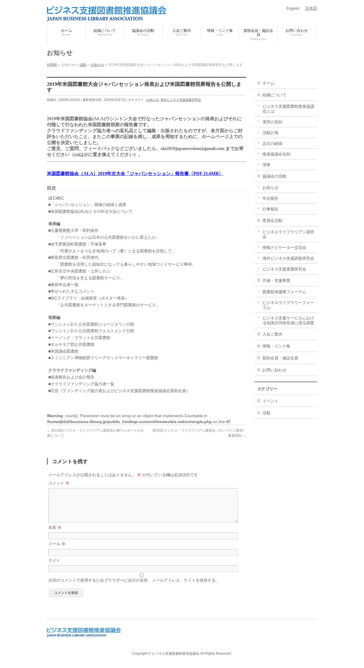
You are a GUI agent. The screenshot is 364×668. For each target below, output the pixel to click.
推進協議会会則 (276, 154)
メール (56, 544)
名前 (54, 527)
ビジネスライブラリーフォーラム (288, 305)
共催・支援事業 (276, 280)
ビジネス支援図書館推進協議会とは (288, 108)
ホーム (268, 83)
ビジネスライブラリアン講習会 (288, 234)
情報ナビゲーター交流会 (284, 247)
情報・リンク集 (276, 346)
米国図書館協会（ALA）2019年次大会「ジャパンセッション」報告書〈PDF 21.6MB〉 (135, 173)
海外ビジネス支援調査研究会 (180, 99)
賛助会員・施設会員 (280, 358)
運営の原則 (272, 122)
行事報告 (270, 209)
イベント (270, 401)
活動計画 (270, 132)
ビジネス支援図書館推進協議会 (175, 653)
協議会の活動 (274, 176)
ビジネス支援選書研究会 (284, 269)
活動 (266, 413)
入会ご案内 (272, 334)
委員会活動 (272, 220)
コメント (58, 483)
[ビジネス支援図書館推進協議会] (106, 14)
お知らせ (152, 99)
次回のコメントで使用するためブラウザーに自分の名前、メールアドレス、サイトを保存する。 (134, 580)
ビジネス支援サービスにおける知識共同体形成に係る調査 (288, 320)
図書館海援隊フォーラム (284, 292)
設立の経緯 (272, 143)
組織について (274, 95)
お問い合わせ (274, 370)
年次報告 (270, 198)
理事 (266, 165)
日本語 (311, 8)
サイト (54, 560)
